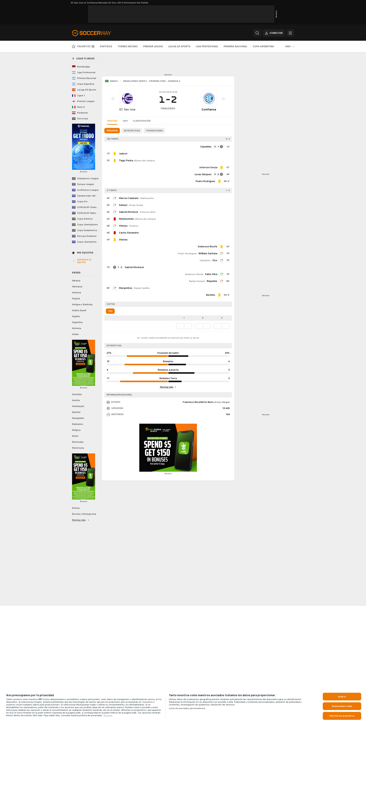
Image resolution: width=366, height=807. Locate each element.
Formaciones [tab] (154, 130)
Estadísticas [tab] (132, 130)
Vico (214, 260)
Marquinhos (125, 288)
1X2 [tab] (110, 311)
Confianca (209, 109)
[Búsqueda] (257, 33)
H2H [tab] (125, 120)
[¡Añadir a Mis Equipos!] (113, 98)
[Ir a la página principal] (98, 33)
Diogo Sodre (136, 205)
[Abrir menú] (290, 33)
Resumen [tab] (112, 130)
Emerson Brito (148, 212)
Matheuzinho (147, 198)
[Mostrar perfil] (127, 98)
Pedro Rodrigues (187, 253)
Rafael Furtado (197, 281)
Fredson (133, 225)
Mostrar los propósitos (341, 715)
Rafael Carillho (142, 288)
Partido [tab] (112, 120)
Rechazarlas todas (342, 706)
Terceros (107, 715)
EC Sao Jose (127, 109)
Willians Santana (207, 253)
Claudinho (205, 260)
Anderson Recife (194, 274)
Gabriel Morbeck (128, 212)
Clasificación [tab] (141, 120)
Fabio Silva (211, 274)
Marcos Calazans (129, 198)
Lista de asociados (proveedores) (187, 708)
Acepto (342, 696)
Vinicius (123, 225)
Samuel (123, 205)
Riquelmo (212, 281)
